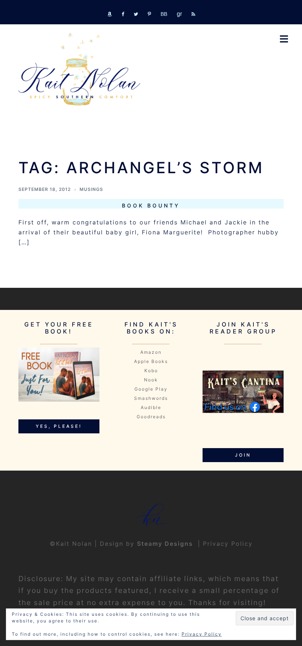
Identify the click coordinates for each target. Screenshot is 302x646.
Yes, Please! (59, 426)
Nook (151, 380)
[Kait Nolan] (79, 69)
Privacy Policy (228, 543)
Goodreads (151, 416)
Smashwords (151, 398)
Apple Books (151, 361)
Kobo (151, 370)
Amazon (151, 352)
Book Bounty (151, 205)
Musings (91, 189)
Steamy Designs (166, 543)
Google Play (151, 389)
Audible (151, 407)
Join (243, 455)
